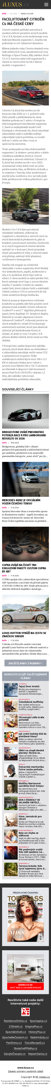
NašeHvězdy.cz (39, 1037)
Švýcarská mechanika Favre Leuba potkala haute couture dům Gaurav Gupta (31, 768)
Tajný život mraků (29, 686)
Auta (4, 14)
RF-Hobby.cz (42, 1077)
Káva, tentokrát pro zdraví (30, 817)
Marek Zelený (27, 14)
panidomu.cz (23, 814)
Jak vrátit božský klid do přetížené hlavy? (33, 735)
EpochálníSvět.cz (16, 1031)
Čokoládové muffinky (31, 702)
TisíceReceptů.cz (34, 1042)
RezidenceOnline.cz (15, 1020)
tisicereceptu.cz (24, 699)
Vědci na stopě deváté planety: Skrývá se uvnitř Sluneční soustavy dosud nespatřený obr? (31, 751)
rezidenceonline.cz (25, 715)
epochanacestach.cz (26, 797)
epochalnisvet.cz (25, 748)
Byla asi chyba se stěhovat (28, 834)
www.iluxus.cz (25, 1067)
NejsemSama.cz (37, 1053)
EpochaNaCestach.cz (15, 1037)
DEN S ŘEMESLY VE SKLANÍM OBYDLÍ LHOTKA (29, 801)
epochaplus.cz (24, 847)
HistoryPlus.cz (37, 1031)
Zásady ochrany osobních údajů (25, 1071)
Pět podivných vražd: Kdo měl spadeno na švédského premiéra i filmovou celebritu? (31, 850)
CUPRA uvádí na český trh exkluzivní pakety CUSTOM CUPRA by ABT (24, 568)
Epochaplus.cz (38, 1020)
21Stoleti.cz (15, 1026)
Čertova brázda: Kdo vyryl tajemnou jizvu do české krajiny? (32, 867)
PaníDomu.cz (14, 1042)
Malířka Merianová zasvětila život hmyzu (31, 784)
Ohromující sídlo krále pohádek (31, 718)
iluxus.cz (22, 764)
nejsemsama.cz (24, 731)
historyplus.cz (24, 781)
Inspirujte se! (25, 986)
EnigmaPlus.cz (33, 1026)
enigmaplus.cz (24, 863)
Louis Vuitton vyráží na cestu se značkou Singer (24, 635)
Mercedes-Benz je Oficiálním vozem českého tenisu (21, 502)
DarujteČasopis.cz (15, 1053)
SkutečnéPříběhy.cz (25, 1048)
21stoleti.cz (23, 684)
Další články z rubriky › (25, 663)
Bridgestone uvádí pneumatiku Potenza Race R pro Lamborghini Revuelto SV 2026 (24, 435)
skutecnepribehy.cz (26, 830)
